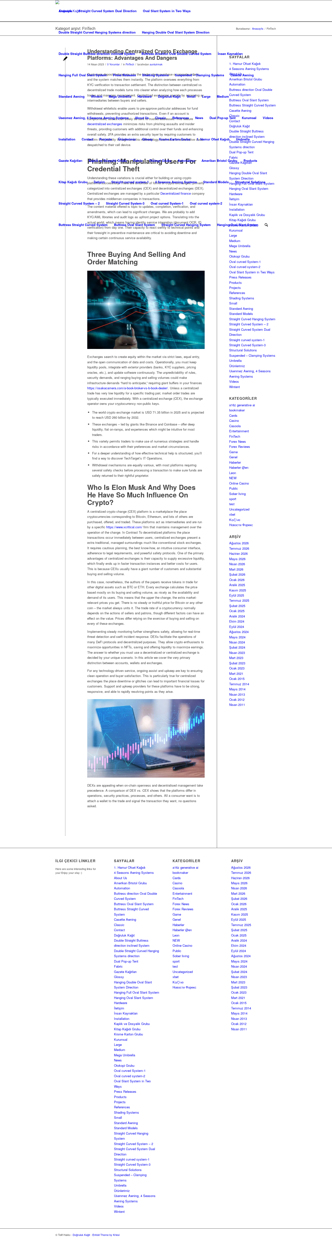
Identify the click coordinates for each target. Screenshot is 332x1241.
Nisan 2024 (237, 642)
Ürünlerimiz (127, 139)
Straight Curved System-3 (125, 203)
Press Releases (124, 75)
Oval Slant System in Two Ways (167, 11)
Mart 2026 (236, 569)
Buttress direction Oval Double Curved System (176, 53)
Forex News (237, 441)
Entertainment (239, 431)
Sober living (237, 493)
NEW (232, 478)
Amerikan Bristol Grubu (219, 160)
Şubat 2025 (237, 605)
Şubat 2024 (237, 647)
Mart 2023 (236, 657)
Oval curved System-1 (167, 203)
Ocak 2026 (237, 579)
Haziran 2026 (238, 553)
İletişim (99, 182)
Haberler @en (238, 467)
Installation (67, 139)
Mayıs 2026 (237, 558)
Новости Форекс (241, 524)
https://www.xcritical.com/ (124, 527)
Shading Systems (155, 75)
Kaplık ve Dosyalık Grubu (108, 160)
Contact (87, 139)
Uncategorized (239, 509)
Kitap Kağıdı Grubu (73, 182)
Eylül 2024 (236, 626)
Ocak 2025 (237, 610)
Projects (105, 139)
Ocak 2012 (237, 699)
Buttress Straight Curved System (83, 224)
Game (233, 452)
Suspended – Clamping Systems (199, 75)
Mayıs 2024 (237, 637)
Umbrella (243, 139)
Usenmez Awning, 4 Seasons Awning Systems (94, 117)
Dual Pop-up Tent (223, 117)
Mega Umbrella (120, 96)
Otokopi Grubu (160, 160)
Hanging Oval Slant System (237, 224)
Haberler (235, 462)
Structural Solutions (250, 182)
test (232, 504)
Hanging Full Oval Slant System (83, 75)
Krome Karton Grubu (174, 139)
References (180, 117)
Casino (234, 420)
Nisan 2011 (237, 704)
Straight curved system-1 (130, 182)
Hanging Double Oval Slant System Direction (176, 32)
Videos (268, 117)
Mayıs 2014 (237, 689)
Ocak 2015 (237, 678)
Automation (186, 160)
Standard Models (216, 182)
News (199, 117)
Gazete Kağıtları (70, 160)
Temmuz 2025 (239, 600)
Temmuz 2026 (239, 548)
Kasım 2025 (237, 590)
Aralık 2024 (237, 616)
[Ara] (266, 224)
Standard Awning (72, 96)
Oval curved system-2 (206, 203)
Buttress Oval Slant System (134, 224)
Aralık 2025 (237, 584)
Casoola (235, 426)
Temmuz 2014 (239, 684)
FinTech (234, 436)
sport (232, 498)
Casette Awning (242, 75)
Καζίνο (234, 519)
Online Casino (239, 483)
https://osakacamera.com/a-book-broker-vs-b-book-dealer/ (127, 388)
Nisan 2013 (237, 694)
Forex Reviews (239, 446)
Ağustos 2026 (239, 543)
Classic (160, 117)
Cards (233, 415)
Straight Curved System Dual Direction (108, 11)
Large (206, 96)
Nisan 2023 (237, 652)
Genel (233, 457)
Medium (223, 96)
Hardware (145, 96)
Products (250, 160)
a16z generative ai (242, 405)
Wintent (96, 96)
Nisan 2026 (237, 564)
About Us (142, 117)
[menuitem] (266, 224)
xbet (232, 514)
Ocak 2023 (237, 668)
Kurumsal (249, 117)
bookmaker (237, 410)
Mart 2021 (236, 673)
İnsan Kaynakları (230, 53)
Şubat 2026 (237, 574)
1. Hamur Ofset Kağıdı (213, 139)
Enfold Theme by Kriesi (106, 1235)
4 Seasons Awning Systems (176, 182)
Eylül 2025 (236, 595)
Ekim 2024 (236, 621)
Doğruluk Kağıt (169, 96)
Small (191, 96)
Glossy (147, 139)
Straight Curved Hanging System (186, 224)
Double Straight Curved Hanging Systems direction (97, 32)
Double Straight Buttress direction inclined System (97, 53)
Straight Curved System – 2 (79, 203)
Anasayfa (65, 11)
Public (233, 488)
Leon (232, 472)
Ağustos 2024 (239, 631)
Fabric (138, 160)
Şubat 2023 (237, 663)
